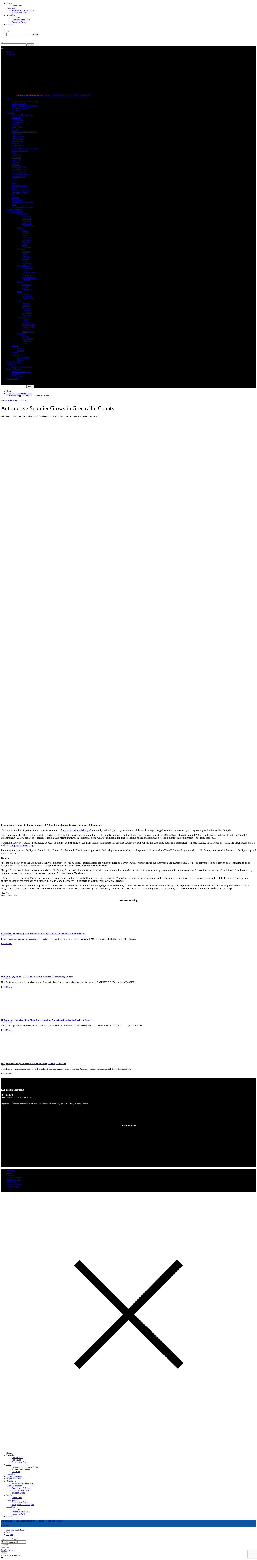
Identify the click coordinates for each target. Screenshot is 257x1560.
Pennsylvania (28, 226)
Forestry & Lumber (20, 150)
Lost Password (12, 1530)
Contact (9, 24)
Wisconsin (26, 247)
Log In (9, 3)
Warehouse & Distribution (23, 202)
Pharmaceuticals (18, 176)
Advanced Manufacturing (22, 115)
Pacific (20, 282)
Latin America (18, 355)
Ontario (20, 350)
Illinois (25, 230)
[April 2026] (73, 90)
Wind (14, 204)
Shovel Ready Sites (20, 193)
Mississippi (27, 313)
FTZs (14, 153)
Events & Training (14, 369)
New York (26, 223)
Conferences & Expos (21, 371)
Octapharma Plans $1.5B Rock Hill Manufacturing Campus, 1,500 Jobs (33, 1063)
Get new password (9, 1542)
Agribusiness (17, 120)
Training (15, 374)
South (19, 301)
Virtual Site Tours (13, 362)
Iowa (24, 235)
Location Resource (14, 209)
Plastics (15, 179)
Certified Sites (18, 136)
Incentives (16, 162)
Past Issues (16, 1460)
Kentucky (26, 308)
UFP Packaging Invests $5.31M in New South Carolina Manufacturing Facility (37, 977)
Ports (14, 181)
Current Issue (17, 1457)
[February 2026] (108, 90)
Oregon (25, 287)
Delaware (26, 216)
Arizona (25, 336)
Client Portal (17, 6)
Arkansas (26, 305)
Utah (24, 261)
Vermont (26, 280)
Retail (14, 188)
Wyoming (26, 263)
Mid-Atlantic (22, 214)
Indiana (25, 233)
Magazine (10, 54)
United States (17, 212)
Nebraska (26, 296)
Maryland (26, 218)
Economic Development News (25, 101)
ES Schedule (17, 376)
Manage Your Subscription (23, 10)
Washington (27, 289)
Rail (13, 183)
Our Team (16, 17)
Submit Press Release (21, 108)
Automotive (17, 122)
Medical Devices (19, 167)
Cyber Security (18, 139)
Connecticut (27, 268)
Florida (25, 320)
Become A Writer (19, 22)
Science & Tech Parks (21, 190)
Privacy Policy (12, 1187)
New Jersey (27, 221)
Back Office (17, 127)
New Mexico (28, 339)
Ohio (24, 244)
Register (9, 1534)
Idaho (24, 254)
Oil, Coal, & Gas (19, 172)
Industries (10, 113)
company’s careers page (22, 845)
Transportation (18, 200)
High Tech (16, 160)
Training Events (18, 1493)
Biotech (15, 129)
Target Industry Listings (22, 367)
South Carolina (28, 327)
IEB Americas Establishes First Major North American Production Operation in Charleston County (46, 1020)
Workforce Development (22, 207)
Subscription (11, 8)
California (26, 284)
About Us (10, 15)
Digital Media (17, 146)
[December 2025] (73, 124)
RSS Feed (16, 110)
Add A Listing (12, 378)
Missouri (26, 242)
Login (9, 1532)
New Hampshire (29, 277)
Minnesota (26, 240)
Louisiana (26, 310)
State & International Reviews (24, 106)
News (8, 99)
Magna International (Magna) (76, 830)
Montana (26, 256)
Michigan (26, 237)
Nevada (25, 258)
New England (23, 266)
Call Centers (17, 134)
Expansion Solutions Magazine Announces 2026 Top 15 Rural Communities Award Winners (43, 933)
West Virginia (28, 331)
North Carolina (28, 324)
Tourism (15, 197)
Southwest (21, 334)
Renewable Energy (20, 186)
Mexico (20, 360)
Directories (11, 364)
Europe (15, 353)
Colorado (26, 251)
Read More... (6, 943)
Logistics (15, 164)
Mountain (21, 249)
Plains (19, 291)
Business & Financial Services (24, 131)
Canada (15, 345)
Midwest (20, 228)
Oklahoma (26, 341)
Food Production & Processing (25, 148)
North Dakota (28, 299)
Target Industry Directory (22, 1483)
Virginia (25, 329)
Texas (24, 343)
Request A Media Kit (21, 20)
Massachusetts (28, 273)
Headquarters (17, 155)
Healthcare (16, 157)
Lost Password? (7, 1550)
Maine (25, 270)
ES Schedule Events (20, 1490)
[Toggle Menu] (2, 48)
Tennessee (26, 315)
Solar (14, 195)
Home (9, 52)
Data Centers (17, 141)
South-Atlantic (23, 317)
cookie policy (57, 1521)
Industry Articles (19, 103)
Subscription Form (19, 12)
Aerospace (16, 117)
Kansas (25, 294)
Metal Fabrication (19, 169)
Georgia (25, 322)
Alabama (26, 303)
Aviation (15, 125)
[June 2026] (28, 90)
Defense (15, 143)
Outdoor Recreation (20, 174)
